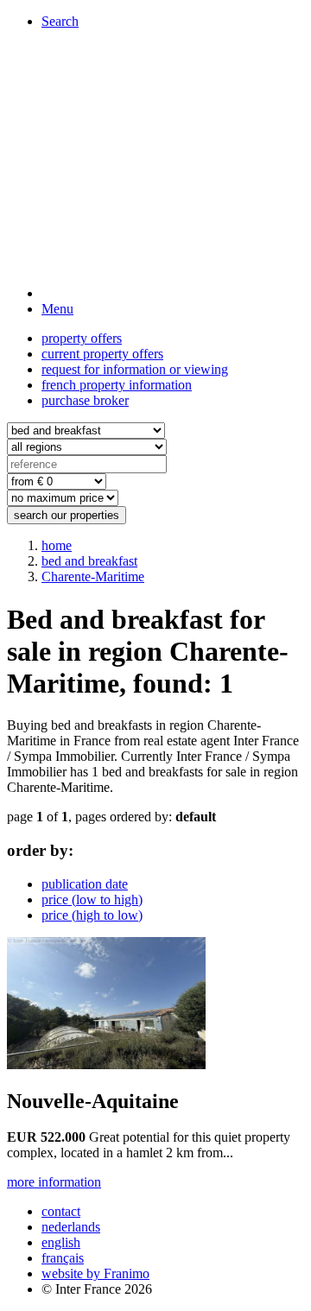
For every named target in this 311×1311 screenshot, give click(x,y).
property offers (81, 338)
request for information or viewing (134, 369)
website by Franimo (95, 1273)
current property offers (102, 353)
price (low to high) (92, 899)
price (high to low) (92, 915)
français (62, 1258)
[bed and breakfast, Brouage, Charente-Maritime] (106, 1064)
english (60, 1242)
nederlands (70, 1226)
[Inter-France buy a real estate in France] (172, 293)
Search (60, 21)
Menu (57, 308)
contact (60, 1211)
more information (54, 1182)
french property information (116, 384)
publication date (84, 884)
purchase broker (85, 400)
